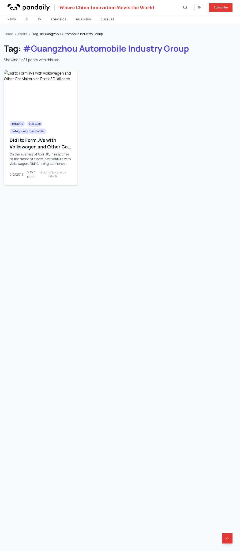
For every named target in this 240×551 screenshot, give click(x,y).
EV (39, 19)
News (12, 19)
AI (27, 19)
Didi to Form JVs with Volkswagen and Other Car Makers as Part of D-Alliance (40, 150)
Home (8, 34)
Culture (107, 19)
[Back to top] (227, 538)
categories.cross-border (28, 131)
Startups (35, 124)
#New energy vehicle (57, 174)
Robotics (59, 19)
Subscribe (221, 7)
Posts (22, 34)
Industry (17, 124)
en (199, 7)
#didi (43, 172)
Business (83, 19)
